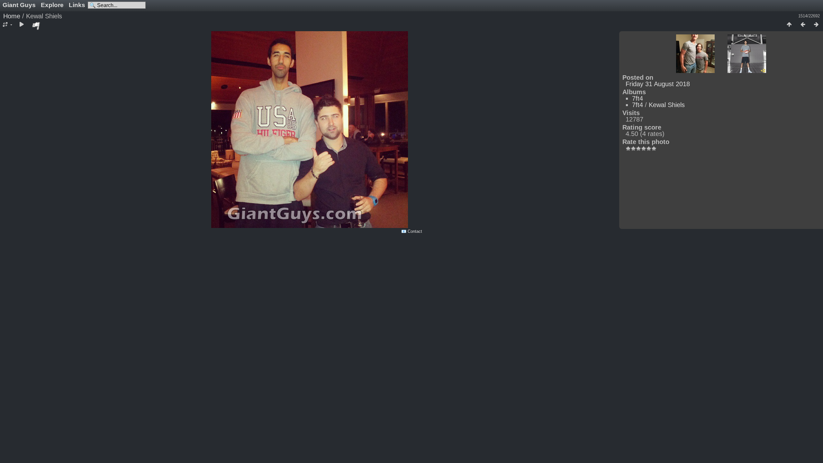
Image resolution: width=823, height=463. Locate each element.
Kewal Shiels (667, 104)
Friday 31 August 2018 (658, 83)
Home (11, 16)
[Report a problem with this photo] (36, 26)
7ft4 (637, 98)
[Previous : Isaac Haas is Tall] (802, 25)
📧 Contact (411, 231)
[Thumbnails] (789, 25)
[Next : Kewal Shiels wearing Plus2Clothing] (816, 25)
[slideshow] (21, 25)
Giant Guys (19, 5)
